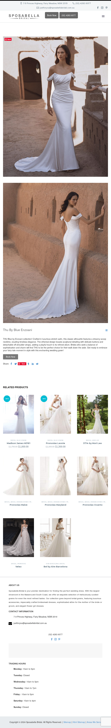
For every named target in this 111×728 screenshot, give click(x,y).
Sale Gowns (21, 440)
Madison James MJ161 (18, 443)
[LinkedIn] (33, 363)
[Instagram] (102, 8)
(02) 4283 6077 (83, 3)
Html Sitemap (79, 722)
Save (23, 364)
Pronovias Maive (18, 505)
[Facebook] (98, 8)
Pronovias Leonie (55, 443)
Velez (18, 566)
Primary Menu (103, 16)
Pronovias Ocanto (92, 505)
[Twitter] (15, 363)
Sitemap (67, 722)
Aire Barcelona (52, 563)
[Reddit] (37, 363)
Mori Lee (95, 440)
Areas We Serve (94, 722)
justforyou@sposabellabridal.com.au (57, 8)
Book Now (51, 15)
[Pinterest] (106, 8)
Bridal (13, 440)
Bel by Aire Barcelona (55, 566)
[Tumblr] (28, 363)
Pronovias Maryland (55, 505)
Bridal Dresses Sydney (20, 502)
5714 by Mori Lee (92, 443)
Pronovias (21, 563)
